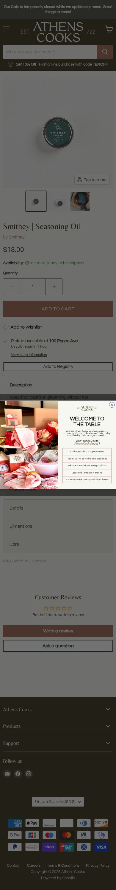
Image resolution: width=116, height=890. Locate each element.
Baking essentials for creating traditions (87, 466)
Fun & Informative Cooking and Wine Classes (87, 480)
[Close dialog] (112, 405)
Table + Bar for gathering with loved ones (87, 459)
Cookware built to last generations (87, 452)
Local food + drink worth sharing (87, 473)
